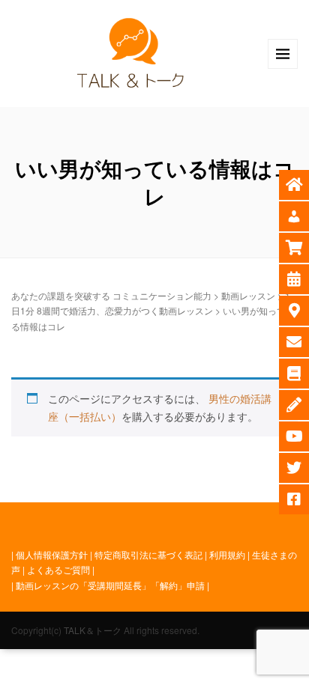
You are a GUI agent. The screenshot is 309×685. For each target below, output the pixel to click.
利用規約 (227, 554)
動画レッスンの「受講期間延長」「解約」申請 (110, 585)
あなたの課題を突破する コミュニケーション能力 (111, 295)
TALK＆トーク (93, 630)
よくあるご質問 (58, 569)
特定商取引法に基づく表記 (148, 554)
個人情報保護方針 (52, 554)
